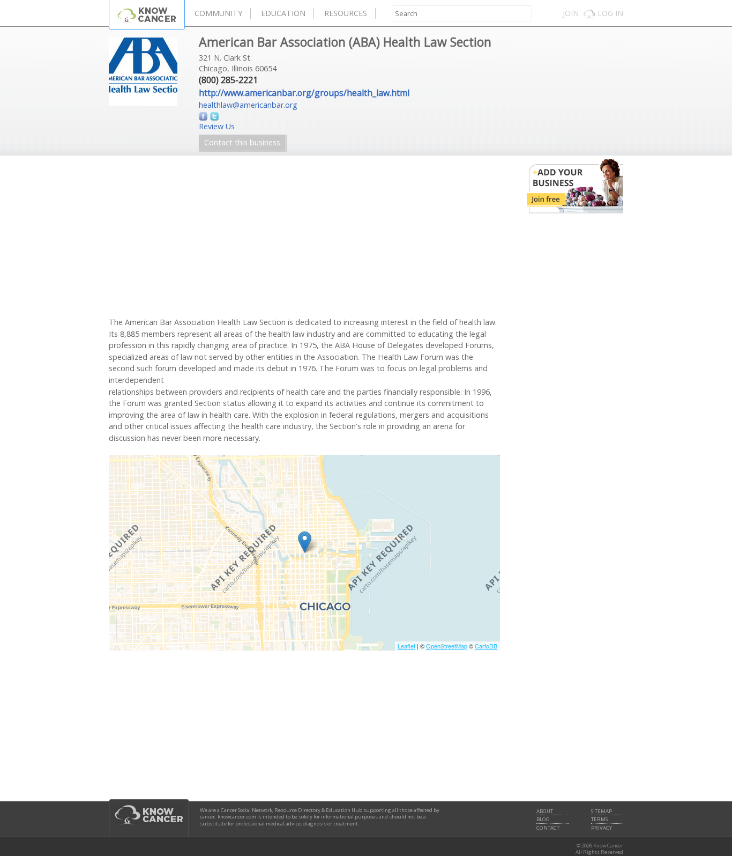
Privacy (601, 828)
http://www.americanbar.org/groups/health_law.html (304, 93)
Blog (543, 819)
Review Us (217, 126)
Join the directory (575, 186)
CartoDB (486, 645)
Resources (345, 13)
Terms (599, 819)
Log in (610, 13)
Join (571, 13)
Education (283, 13)
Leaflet (406, 645)
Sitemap (601, 811)
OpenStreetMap (446, 645)
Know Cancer (146, 14)
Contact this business (242, 142)
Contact (547, 828)
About (544, 811)
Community (218, 13)
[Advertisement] (304, 241)
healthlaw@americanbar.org (248, 105)
